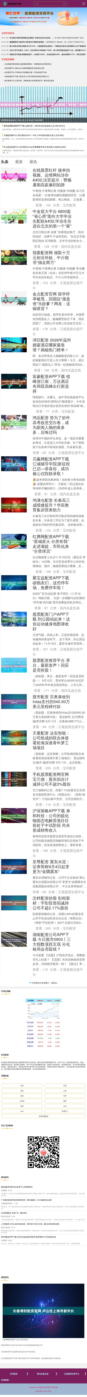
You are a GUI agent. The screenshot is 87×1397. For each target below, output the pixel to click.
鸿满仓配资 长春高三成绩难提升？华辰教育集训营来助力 (51, 505)
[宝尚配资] (12, 3)
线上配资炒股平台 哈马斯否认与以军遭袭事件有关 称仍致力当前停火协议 (35, 146)
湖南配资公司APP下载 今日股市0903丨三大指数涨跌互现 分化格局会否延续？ (52, 941)
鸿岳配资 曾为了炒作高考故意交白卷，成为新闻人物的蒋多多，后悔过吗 (51, 424)
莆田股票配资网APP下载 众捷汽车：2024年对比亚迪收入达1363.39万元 (34, 125)
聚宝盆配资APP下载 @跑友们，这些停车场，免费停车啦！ (51, 582)
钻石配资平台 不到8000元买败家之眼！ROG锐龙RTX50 (25, 72)
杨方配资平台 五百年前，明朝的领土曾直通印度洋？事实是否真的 (29, 80)
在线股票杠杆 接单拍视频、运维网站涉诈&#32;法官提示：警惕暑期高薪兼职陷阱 (52, 177)
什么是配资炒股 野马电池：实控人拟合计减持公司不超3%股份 (52, 1284)
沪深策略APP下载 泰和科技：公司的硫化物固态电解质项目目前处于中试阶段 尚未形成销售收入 (51, 820)
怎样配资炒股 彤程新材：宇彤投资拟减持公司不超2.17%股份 (51, 903)
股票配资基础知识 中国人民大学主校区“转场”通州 (22, 120)
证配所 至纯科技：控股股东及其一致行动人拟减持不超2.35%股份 (52, 1075)
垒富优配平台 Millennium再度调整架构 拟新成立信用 (24, 68)
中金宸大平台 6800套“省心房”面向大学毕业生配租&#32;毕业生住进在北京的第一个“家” (52, 218)
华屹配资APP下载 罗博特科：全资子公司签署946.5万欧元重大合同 (52, 1121)
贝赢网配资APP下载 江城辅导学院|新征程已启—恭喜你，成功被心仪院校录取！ (51, 466)
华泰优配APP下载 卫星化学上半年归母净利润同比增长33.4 (26, 76)
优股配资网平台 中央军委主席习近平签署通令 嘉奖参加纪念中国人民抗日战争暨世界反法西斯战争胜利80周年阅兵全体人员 (51, 1167)
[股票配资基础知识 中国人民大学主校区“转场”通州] (43, 104)
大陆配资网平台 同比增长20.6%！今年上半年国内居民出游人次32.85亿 (34, 135)
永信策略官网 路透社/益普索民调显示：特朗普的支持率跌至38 (27, 64)
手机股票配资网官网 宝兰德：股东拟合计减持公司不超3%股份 (52, 779)
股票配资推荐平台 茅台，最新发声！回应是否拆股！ (51, 665)
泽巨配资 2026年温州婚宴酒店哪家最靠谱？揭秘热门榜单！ (52, 344)
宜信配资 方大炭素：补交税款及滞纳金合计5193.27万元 (51, 1242)
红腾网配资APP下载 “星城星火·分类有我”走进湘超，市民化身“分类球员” (51, 543)
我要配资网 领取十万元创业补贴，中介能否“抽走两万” (51, 257)
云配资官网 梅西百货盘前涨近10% (51, 1208)
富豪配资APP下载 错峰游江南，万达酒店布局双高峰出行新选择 (51, 383)
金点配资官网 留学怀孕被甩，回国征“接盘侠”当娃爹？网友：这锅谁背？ (51, 301)
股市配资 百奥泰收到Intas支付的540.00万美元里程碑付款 (51, 701)
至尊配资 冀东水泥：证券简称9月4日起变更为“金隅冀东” (51, 866)
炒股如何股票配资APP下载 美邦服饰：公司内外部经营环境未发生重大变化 (51, 1373)
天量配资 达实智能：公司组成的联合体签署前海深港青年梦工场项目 (51, 740)
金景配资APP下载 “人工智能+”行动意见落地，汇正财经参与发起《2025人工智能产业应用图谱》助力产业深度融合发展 (52, 1327)
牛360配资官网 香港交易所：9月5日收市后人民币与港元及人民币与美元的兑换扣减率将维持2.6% (53, 990)
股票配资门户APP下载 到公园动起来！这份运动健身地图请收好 (51, 621)
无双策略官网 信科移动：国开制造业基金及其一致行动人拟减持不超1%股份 (51, 1034)
